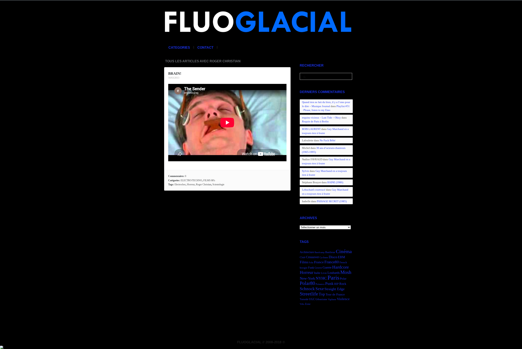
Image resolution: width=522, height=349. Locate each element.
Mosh (345, 272)
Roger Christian (203, 184)
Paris (333, 277)
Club (302, 257)
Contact (205, 47)
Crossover (312, 257)
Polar (343, 278)
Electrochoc (180, 184)
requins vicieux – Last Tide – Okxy (321, 117)
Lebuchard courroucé (313, 189)
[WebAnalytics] (1, 346)
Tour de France (335, 294)
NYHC (321, 278)
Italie (317, 272)
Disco (333, 257)
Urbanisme (321, 299)
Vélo (302, 304)
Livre (324, 273)
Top (322, 294)
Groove (318, 267)
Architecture (307, 252)
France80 (331, 262)
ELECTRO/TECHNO (191, 180)
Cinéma (344, 251)
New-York (307, 278)
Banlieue (330, 252)
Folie (311, 262)
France (319, 262)
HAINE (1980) (335, 182)
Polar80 (307, 283)
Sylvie (305, 170)
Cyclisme (324, 257)
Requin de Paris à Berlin (315, 121)
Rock (342, 284)
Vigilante (332, 299)
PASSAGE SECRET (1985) (332, 201)
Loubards (333, 272)
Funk (311, 267)
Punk (329, 283)
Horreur (191, 184)
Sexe (319, 288)
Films (304, 262)
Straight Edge (334, 289)
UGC (312, 299)
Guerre (327, 267)
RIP (336, 283)
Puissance (320, 284)
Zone (308, 304)
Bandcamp (320, 252)
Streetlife (309, 293)
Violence (343, 299)
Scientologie (218, 184)
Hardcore (340, 267)
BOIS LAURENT (311, 129)
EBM (341, 257)
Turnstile (304, 299)
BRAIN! (174, 73)
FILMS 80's (209, 180)
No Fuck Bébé (327, 140)
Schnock (307, 288)
